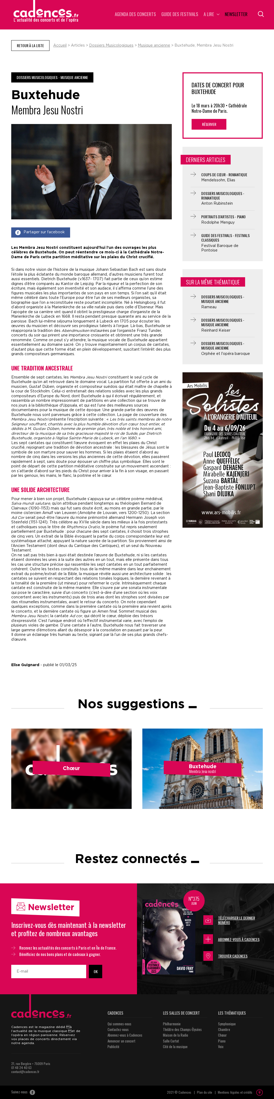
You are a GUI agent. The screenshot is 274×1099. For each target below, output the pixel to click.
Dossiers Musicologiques (111, 45)
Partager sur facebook (44, 232)
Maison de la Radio (175, 1035)
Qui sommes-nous (119, 1023)
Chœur (222, 1035)
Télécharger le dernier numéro (236, 920)
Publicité (113, 1046)
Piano (222, 1041)
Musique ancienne (154, 45)
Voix (220, 1046)
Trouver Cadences (233, 956)
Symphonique (227, 1023)
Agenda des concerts (135, 14)
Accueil (60, 45)
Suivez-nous (19, 1092)
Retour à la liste (30, 45)
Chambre (224, 1029)
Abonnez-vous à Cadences (239, 939)
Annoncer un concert (121, 1041)
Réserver (209, 124)
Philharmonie (172, 1023)
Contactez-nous (118, 1029)
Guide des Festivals (179, 14)
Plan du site (204, 1092)
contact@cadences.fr (25, 1071)
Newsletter (236, 14)
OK (96, 971)
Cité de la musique (175, 1046)
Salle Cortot (171, 1041)
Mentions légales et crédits (235, 1092)
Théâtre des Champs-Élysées (182, 1029)
